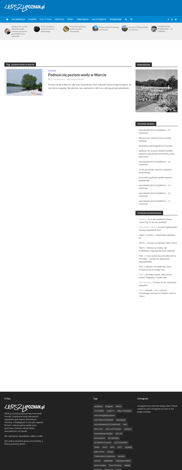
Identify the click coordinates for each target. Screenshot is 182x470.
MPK (112, 447)
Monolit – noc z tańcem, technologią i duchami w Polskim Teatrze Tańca (157, 293)
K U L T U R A (45, 19)
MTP (120, 447)
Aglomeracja (18, 19)
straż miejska (100, 465)
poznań (121, 456)
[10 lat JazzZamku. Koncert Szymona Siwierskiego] (36, 29)
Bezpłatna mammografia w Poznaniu (155, 145)
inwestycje (120, 420)
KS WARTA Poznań (102, 442)
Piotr (141, 255)
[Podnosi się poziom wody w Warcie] (24, 82)
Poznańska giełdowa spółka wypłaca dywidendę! (78, 28)
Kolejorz (127, 429)
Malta (96, 447)
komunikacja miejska (103, 433)
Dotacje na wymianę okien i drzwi (162, 242)
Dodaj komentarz (77, 79)
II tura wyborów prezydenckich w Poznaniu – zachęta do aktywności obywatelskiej (157, 258)
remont (97, 460)
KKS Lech (98, 429)
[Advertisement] (91, 49)
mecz (104, 447)
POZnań (32, 19)
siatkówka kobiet (123, 460)
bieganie (109, 406)
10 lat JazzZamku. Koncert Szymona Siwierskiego (48, 28)
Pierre (142, 242)
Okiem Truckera (146, 235)
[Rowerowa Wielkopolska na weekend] (124, 28)
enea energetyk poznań (104, 415)
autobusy (98, 406)
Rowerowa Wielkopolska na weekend (138, 28)
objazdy (128, 447)
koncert (119, 433)
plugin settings (144, 411)
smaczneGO (83, 19)
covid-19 (110, 411)
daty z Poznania (124, 411)
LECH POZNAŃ (120, 442)
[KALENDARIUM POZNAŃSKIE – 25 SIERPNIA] (154, 29)
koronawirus (99, 438)
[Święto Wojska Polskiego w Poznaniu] (95, 28)
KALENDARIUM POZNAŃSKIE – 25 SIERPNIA (165, 28)
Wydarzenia (116, 19)
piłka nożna (99, 451)
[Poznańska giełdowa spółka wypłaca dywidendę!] (66, 29)
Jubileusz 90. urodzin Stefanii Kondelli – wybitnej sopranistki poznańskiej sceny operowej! (19, 31)
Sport (70, 19)
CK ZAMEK (99, 411)
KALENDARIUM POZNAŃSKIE (107, 424)
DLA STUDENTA (99, 19)
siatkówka (108, 460)
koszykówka (113, 438)
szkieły (127, 465)
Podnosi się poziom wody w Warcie (77, 74)
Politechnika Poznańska (104, 456)
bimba (118, 406)
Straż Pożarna (115, 465)
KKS (125, 424)
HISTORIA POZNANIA (103, 420)
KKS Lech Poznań (113, 429)
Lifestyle (59, 19)
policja (110, 451)
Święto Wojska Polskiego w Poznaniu (109, 28)
